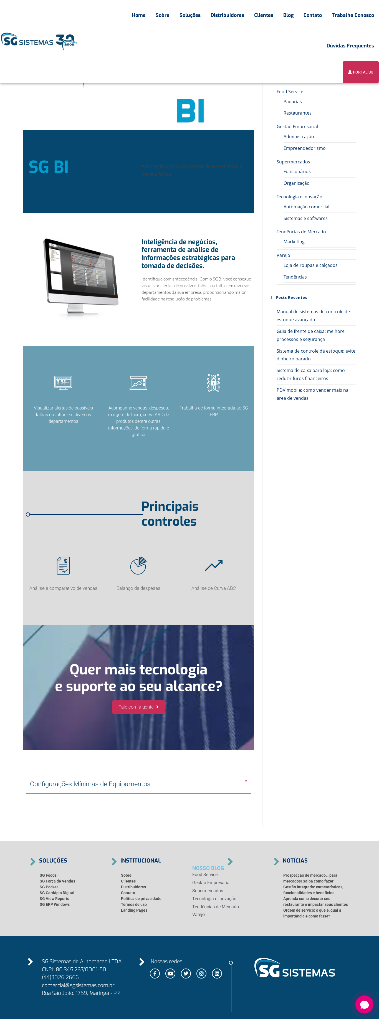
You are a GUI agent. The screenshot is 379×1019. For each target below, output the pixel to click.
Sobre (163, 15)
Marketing (294, 242)
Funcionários (297, 171)
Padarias (293, 101)
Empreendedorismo (305, 148)
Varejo (283, 255)
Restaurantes (298, 113)
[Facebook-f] (155, 973)
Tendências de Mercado (301, 232)
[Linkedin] (217, 973)
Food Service (290, 92)
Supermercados (293, 162)
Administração (299, 136)
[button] (138, 784)
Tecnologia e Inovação (299, 197)
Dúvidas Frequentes (350, 45)
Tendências (295, 277)
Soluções (190, 15)
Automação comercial (306, 207)
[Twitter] (186, 973)
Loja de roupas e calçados (311, 265)
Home (139, 15)
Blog (288, 15)
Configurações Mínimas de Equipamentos (90, 784)
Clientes (263, 15)
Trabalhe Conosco (353, 15)
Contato (313, 15)
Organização (297, 183)
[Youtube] (170, 973)
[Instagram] (201, 973)
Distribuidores (227, 15)
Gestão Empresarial (297, 126)
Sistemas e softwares (306, 218)
